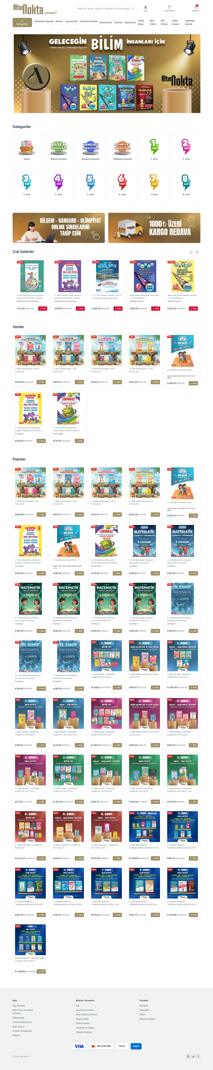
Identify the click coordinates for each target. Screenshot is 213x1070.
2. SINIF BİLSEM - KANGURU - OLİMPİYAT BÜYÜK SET (103, 733)
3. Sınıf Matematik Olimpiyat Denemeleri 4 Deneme (141, 561)
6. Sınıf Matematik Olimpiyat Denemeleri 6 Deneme (65, 619)
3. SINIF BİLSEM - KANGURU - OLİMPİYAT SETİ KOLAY (103, 789)
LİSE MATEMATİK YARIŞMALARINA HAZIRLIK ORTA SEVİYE (30, 959)
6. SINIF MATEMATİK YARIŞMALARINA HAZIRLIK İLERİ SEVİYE (29, 903)
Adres (142, 1014)
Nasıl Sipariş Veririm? (86, 1014)
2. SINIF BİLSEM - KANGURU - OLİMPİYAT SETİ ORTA (27, 789)
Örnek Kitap (141, 22)
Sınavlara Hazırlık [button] (88, 21)
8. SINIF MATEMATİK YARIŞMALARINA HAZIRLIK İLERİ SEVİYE (143, 903)
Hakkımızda (18, 1017)
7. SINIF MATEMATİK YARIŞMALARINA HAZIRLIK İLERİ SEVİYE (105, 903)
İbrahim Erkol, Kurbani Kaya (27, 301)
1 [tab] (106, 108)
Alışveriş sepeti (147, 1019)
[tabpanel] (107, 73)
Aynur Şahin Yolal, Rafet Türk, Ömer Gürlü (181, 377)
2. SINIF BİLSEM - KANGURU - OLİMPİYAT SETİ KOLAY (180, 733)
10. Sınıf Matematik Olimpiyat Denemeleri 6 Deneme (27, 676)
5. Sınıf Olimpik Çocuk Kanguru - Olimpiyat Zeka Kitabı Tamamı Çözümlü (67, 297)
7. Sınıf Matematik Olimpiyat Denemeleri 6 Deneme (103, 619)
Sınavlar (118, 22)
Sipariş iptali (82, 1019)
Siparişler (144, 1010)
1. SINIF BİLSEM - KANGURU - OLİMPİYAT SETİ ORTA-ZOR (65, 733)
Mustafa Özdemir (136, 301)
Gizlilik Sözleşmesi (22, 1031)
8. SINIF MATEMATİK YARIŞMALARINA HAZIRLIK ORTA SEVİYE (181, 903)
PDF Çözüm (164, 22)
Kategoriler (22, 24)
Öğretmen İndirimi (190, 22)
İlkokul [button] (59, 21)
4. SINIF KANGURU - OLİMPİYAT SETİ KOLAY (66, 846)
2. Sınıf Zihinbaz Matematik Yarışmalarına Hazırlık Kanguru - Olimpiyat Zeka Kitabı (66, 429)
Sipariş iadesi (83, 1023)
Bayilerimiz (130, 22)
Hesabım (143, 1005)
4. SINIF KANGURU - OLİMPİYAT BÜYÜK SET (28, 846)
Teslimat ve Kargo (85, 1027)
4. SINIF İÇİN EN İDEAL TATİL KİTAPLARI (141, 370)
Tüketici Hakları (84, 1032)
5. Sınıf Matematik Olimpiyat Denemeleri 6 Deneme (27, 619)
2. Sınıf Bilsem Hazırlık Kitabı (179, 370)
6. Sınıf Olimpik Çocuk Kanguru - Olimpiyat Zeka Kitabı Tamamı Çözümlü (30, 297)
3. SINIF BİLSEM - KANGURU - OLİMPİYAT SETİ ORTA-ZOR (180, 789)
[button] (195, 9)
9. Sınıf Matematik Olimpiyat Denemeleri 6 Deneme (179, 619)
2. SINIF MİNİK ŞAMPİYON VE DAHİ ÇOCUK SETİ (144, 733)
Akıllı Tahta (153, 22)
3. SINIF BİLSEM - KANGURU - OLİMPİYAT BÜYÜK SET (65, 789)
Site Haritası (19, 1005)
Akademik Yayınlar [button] (44, 21)
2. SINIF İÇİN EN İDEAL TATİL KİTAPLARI (65, 370)
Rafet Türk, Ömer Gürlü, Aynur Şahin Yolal (67, 567)
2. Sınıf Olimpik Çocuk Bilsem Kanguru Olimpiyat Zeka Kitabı (28, 429)
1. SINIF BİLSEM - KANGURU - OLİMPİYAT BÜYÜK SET (103, 675)
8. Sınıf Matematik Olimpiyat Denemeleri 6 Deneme (141, 619)
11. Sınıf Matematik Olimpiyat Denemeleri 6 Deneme (65, 676)
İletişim (16, 1035)
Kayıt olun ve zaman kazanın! (23, 1011)
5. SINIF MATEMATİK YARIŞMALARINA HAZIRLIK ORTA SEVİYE (181, 847)
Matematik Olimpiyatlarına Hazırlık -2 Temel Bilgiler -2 (181, 296)
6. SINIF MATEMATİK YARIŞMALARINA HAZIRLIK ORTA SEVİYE (67, 903)
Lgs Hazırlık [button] (71, 21)
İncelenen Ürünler (85, 1010)
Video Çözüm (175, 22)
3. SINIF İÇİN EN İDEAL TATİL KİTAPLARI (103, 370)
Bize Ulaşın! (18, 1026)
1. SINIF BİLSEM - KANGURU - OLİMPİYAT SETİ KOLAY (179, 675)
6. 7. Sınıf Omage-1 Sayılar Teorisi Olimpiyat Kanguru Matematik (106, 296)
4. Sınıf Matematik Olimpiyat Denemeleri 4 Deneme (179, 561)
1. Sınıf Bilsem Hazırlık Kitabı (65, 560)
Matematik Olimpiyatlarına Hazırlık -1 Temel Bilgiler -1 (143, 296)
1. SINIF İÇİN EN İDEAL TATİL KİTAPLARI (27, 370)
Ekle (43, 308)
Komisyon (19, 434)
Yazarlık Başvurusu (22, 1022)
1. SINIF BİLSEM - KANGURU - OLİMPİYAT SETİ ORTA (27, 733)
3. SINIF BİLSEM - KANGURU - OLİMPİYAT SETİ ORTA (141, 789)
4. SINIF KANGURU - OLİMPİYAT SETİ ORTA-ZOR (105, 846)
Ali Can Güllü (58, 434)
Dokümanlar (106, 22)
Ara (77, 1005)
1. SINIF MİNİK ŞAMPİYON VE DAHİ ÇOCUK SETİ (143, 675)
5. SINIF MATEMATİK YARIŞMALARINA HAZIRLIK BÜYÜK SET (144, 847)
